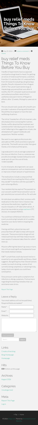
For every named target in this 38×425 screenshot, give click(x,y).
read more (27, 209)
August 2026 (6, 379)
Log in (3, 404)
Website (4, 315)
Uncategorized (7, 390)
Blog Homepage (7, 355)
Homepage (5, 358)
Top (16, 414)
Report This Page (7, 289)
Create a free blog (8, 351)
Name (4, 307)
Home (3, 53)
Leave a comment (23, 51)
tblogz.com (11, 419)
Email (4, 311)
